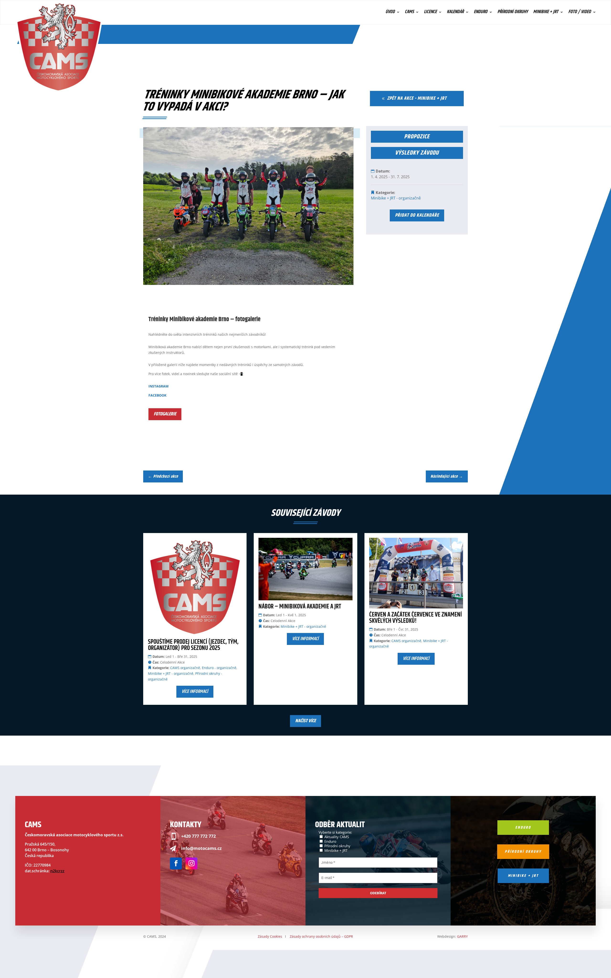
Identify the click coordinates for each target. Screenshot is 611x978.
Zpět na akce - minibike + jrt (417, 98)
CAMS (409, 13)
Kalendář (455, 13)
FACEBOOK (157, 395)
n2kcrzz (57, 870)
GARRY (462, 936)
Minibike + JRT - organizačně (396, 198)
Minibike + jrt (523, 876)
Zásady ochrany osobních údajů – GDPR (321, 936)
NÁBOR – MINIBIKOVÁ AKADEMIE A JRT (299, 606)
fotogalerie (165, 414)
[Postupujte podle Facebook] (176, 863)
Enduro (480, 13)
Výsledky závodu (417, 152)
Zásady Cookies (270, 936)
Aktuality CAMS (336, 836)
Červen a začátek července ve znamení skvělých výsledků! (415, 618)
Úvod (390, 13)
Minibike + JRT (545, 13)
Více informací (195, 691)
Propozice (417, 136)
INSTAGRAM (158, 386)
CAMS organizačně (185, 667)
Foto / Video (579, 13)
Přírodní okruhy (512, 13)
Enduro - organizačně (219, 667)
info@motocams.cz (201, 848)
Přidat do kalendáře (417, 215)
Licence (430, 13)
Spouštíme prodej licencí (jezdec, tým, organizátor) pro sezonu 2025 (193, 645)
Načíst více (305, 721)
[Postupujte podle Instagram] (191, 863)
